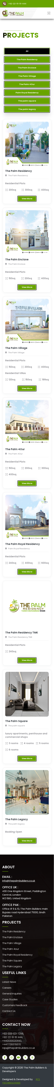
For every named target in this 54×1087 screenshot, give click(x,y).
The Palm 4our (10, 949)
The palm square (12, 960)
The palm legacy (12, 966)
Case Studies (10, 999)
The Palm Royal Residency (17, 955)
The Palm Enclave (12, 937)
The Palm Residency (14, 931)
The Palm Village (11, 943)
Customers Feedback (14, 1005)
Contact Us (8, 1011)
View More (27, 198)
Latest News (9, 982)
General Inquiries (12, 993)
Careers (6, 988)
